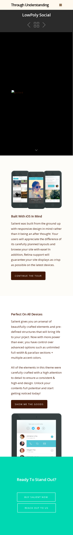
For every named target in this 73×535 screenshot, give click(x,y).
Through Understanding (30, 5)
